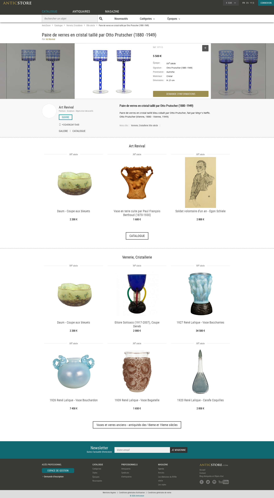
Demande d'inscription (54, 476)
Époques (95, 476)
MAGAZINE (112, 11)
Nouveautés (121, 18)
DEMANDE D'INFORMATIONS (180, 94)
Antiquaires (125, 468)
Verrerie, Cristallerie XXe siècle (144, 125)
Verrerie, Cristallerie (74, 25)
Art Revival (66, 107)
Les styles (162, 484)
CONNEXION (266, 2)
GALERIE (63, 131)
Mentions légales (109, 492)
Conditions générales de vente (159, 492)
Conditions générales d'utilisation (132, 492)
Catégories (96, 468)
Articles (161, 472)
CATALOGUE (49, 11)
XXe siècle (90, 25)
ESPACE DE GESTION (58, 470)
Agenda (161, 468)
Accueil (202, 469)
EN (247, 2)
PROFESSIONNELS (129, 464)
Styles (94, 472)
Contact (202, 473)
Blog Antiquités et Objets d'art (211, 476)
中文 (252, 2)
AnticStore (46, 25)
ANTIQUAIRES (81, 11)
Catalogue (58, 25)
